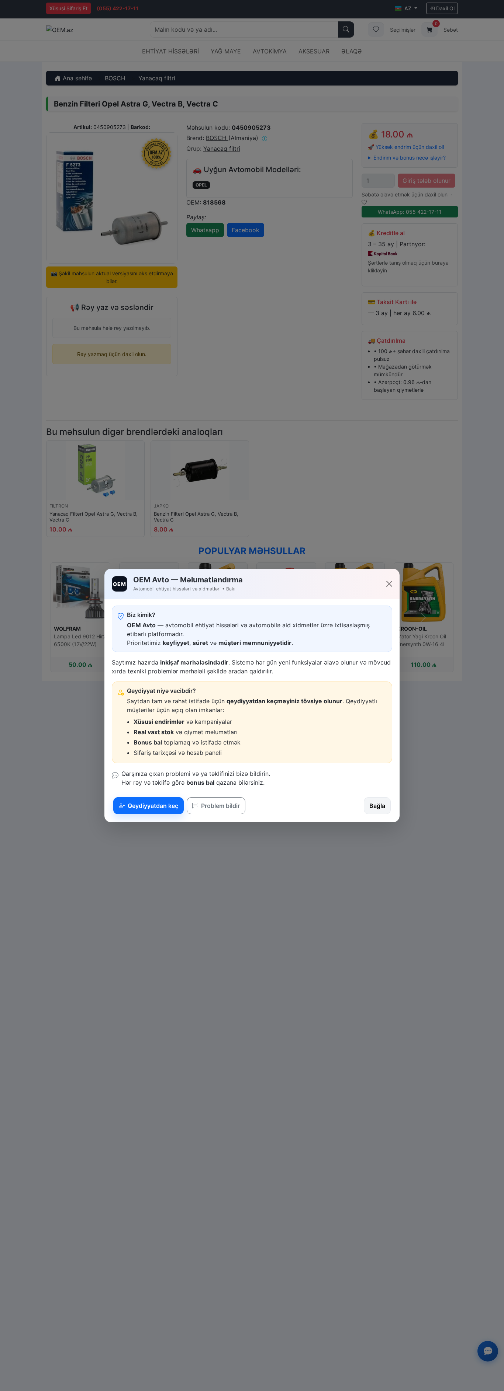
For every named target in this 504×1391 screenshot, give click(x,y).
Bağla (377, 805)
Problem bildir (220, 805)
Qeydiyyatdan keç (152, 805)
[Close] (389, 584)
